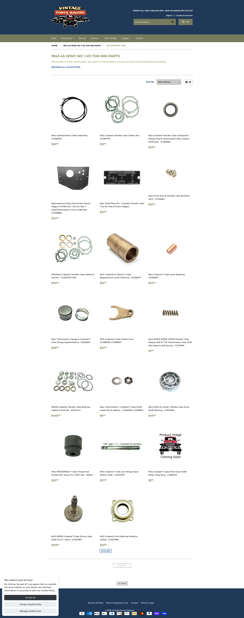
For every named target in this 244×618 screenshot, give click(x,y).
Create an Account (184, 15)
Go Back (122, 583)
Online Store (66, 38)
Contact (139, 38)
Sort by (150, 81)
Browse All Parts (95, 603)
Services (82, 38)
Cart (188, 22)
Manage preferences (30, 611)
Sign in (169, 15)
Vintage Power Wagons (123, 610)
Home (53, 38)
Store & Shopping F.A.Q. (117, 603)
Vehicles (94, 38)
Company (125, 38)
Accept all (30, 597)
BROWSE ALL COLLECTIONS (65, 67)
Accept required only (30, 604)
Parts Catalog (110, 38)
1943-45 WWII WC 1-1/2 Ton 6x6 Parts (82, 45)
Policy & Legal (147, 603)
